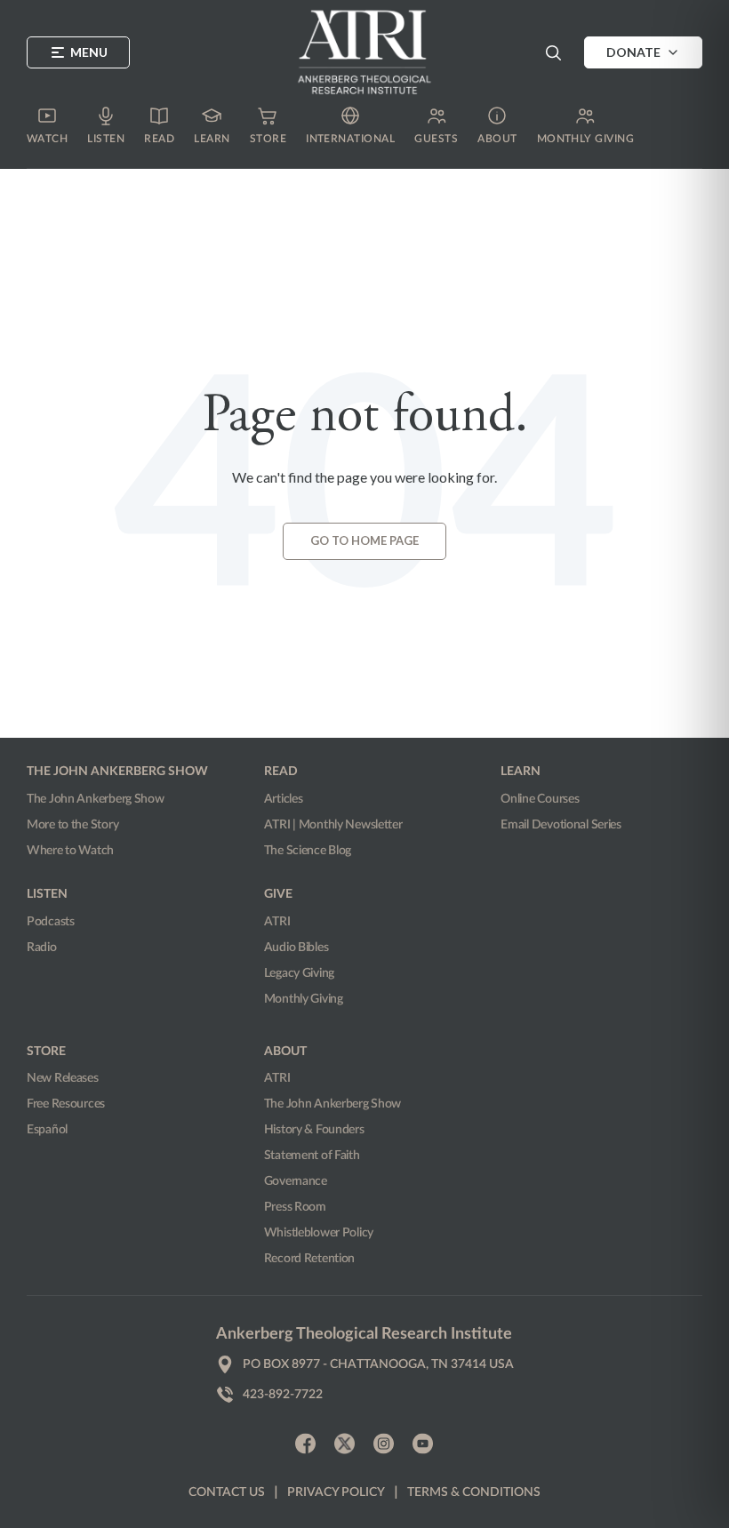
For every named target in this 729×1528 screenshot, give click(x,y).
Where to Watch (70, 850)
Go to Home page (364, 540)
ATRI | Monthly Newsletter (333, 825)
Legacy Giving (299, 973)
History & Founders (314, 1130)
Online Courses (540, 799)
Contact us (226, 1492)
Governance (295, 1181)
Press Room (295, 1207)
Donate (633, 52)
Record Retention (310, 1258)
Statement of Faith (312, 1155)
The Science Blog (308, 850)
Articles (283, 799)
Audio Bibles (296, 947)
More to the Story (72, 825)
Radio (42, 947)
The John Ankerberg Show (95, 799)
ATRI (277, 922)
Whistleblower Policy (318, 1233)
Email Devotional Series (561, 825)
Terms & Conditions (474, 1492)
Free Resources (66, 1104)
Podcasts (51, 922)
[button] (553, 52)
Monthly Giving (303, 999)
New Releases (63, 1078)
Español (47, 1130)
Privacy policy (336, 1492)
